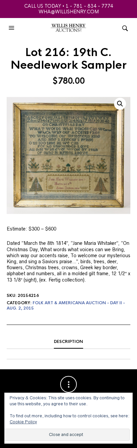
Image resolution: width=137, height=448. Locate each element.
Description (68, 341)
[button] (12, 28)
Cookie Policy (23, 421)
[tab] (68, 342)
